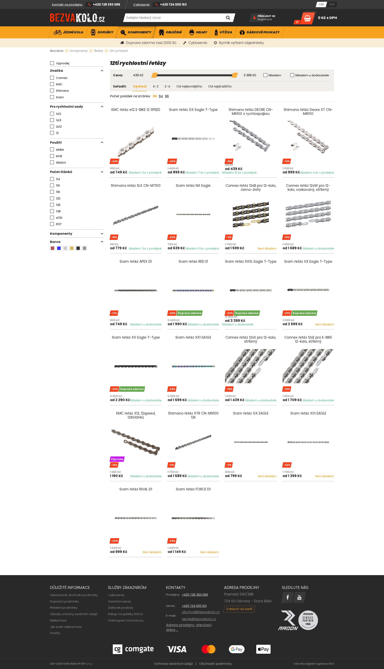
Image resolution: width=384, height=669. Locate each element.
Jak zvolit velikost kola (66, 627)
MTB (59, 156)
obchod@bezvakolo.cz (201, 612)
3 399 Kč (250, 75)
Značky (55, 633)
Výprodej (62, 63)
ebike (60, 149)
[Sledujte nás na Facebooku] (287, 597)
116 (58, 185)
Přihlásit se (266, 16)
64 (161, 96)
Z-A (167, 86)
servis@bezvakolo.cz (199, 619)
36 (155, 96)
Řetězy (98, 51)
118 (58, 192)
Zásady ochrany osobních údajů (73, 614)
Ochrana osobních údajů (173, 663)
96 (167, 96)
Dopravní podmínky (64, 601)
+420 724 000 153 (173, 4)
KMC (59, 84)
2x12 (59, 126)
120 (58, 198)
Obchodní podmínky (215, 663)
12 (57, 133)
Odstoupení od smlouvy (125, 620)
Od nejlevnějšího (189, 86)
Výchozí (140, 86)
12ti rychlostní (119, 51)
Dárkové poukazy (120, 607)
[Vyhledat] (228, 17)
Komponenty (79, 51)
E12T (59, 224)
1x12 (58, 114)
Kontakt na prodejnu (67, 4)
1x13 (58, 120)
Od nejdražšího (220, 86)
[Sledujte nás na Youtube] (299, 597)
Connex (61, 78)
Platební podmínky (63, 607)
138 (58, 211)
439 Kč (138, 75)
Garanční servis (119, 601)
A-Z (156, 86)
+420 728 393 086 (106, 4)
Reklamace (58, 620)
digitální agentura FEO (319, 664)
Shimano (62, 90)
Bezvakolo (57, 51)
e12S (59, 218)
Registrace (265, 19)
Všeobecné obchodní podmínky (74, 595)
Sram (60, 97)
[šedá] (84, 248)
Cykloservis (141, 4)
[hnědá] (52, 248)
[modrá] (58, 248)
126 (58, 205)
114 (58, 179)
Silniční (61, 162)
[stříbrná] (65, 248)
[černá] (78, 248)
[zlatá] (71, 248)
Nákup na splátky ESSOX (125, 614)
